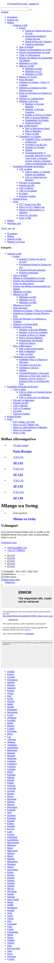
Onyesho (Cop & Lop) (36, 144)
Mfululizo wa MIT (34, 74)
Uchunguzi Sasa (9, 542)
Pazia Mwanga (26, 79)
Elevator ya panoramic (29, 182)
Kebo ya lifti (25, 218)
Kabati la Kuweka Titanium (38, 41)
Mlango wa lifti (26, 66)
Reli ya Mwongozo (28, 125)
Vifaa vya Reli (32, 134)
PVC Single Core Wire (30, 204)
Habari (10, 220)
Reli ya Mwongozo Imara (37, 128)
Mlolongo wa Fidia (28, 63)
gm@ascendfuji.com (17, 547)
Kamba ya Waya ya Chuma (38, 115)
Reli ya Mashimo (33, 131)
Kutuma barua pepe (10, 579)
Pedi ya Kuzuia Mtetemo (37, 117)
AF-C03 (18, 486)
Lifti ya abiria (25, 169)
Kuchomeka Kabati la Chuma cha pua (35, 37)
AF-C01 (18, 463)
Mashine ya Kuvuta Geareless (33, 332)
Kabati (22, 28)
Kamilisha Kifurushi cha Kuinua (28, 166)
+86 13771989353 (16, 550)
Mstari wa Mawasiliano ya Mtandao (30, 427)
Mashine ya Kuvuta (28, 101)
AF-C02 (18, 474)
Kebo (15, 201)
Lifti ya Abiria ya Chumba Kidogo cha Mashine (37, 173)
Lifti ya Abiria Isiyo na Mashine (34, 397)
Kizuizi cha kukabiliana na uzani (34, 52)
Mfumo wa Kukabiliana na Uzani (35, 49)
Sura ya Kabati (26, 47)
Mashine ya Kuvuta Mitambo (33, 329)
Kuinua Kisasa (20, 199)
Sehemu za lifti (20, 25)
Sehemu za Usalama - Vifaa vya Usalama (32, 310)
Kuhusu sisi (12, 20)
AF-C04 (18, 498)
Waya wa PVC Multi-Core (32, 207)
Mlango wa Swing (28, 77)
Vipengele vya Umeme (30, 136)
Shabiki (28, 150)
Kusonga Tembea (27, 196)
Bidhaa (10, 22)
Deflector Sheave (33, 123)
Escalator (23, 193)
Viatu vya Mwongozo (29, 55)
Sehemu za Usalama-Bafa (31, 98)
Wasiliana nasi (14, 223)
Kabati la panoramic (34, 44)
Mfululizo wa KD (33, 68)
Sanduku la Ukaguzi (35, 147)
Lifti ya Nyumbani (28, 190)
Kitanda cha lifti (26, 185)
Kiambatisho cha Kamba (37, 120)
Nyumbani (12, 17)
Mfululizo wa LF (33, 71)
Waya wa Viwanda (28, 215)
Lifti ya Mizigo (26, 188)
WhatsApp (10, 582)
